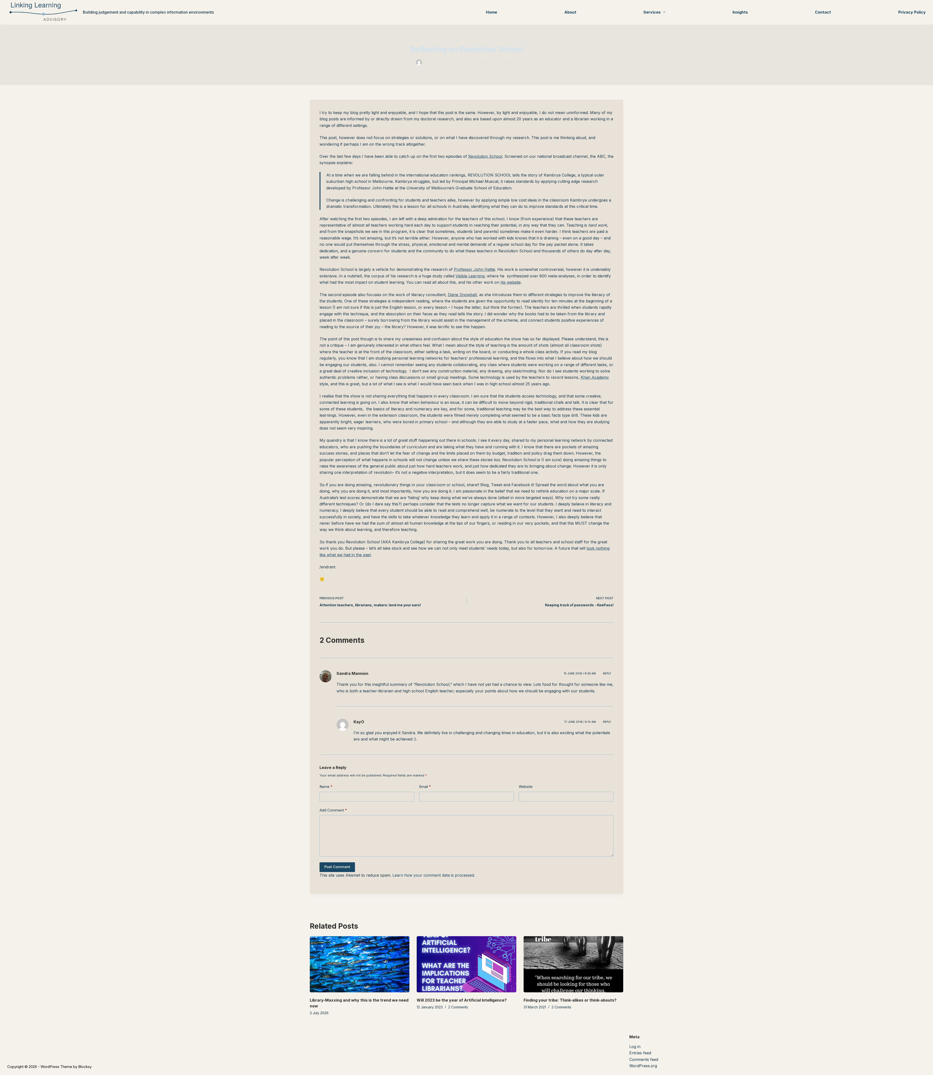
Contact (823, 12)
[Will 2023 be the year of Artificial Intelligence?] (466, 964)
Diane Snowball (462, 294)
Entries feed (640, 1052)
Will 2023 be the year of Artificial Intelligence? (462, 1000)
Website (526, 786)
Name (326, 786)
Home (491, 12)
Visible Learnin (469, 275)
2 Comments (506, 62)
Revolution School (485, 156)
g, (484, 275)
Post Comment (337, 866)
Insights (740, 12)
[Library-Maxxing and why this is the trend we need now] (359, 964)
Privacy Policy (912, 12)
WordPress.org (643, 1065)
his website (511, 282)
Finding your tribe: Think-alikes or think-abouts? (570, 1000)
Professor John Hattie (474, 269)
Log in (634, 1046)
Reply (607, 673)
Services (652, 12)
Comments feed (643, 1059)
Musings (484, 62)
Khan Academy (595, 377)
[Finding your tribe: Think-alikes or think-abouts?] (573, 964)
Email (425, 786)
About (570, 12)
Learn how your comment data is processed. (433, 875)
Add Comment (333, 810)
